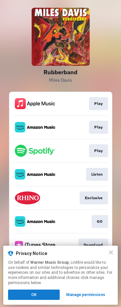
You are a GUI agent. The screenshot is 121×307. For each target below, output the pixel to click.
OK (33, 294)
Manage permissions (85, 294)
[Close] (111, 252)
